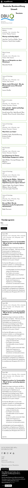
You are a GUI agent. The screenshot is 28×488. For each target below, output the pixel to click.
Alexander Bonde (7, 64)
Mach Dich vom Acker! (9, 132)
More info (12, 482)
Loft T (3, 54)
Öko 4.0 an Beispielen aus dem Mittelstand (12, 61)
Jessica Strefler (6, 90)
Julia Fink (4, 39)
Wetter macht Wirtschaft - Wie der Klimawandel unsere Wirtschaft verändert (13, 85)
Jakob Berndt (17, 112)
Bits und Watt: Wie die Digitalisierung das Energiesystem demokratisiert (12, 204)
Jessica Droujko (12, 187)
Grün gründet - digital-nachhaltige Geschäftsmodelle (13, 108)
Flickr (4, 453)
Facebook (2, 453)
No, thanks (8, 485)
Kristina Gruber (6, 136)
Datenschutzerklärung (7, 462)
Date (2, 223)
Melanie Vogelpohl (6, 163)
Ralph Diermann (6, 209)
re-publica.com (6, 449)
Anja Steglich (15, 185)
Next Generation (6, 147)
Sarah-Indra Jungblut (14, 41)
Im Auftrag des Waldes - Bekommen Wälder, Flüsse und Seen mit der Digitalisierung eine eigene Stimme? (13, 180)
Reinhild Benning (17, 134)
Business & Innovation (7, 28)
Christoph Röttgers (15, 160)
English (25, 2)
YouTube (13, 453)
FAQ (2, 458)
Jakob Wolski (6, 160)
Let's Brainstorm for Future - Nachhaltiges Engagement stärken (13, 156)
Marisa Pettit (15, 188)
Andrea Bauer (21, 114)
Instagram (7, 453)
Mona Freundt (12, 114)
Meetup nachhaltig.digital (10, 36)
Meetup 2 (4, 30)
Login (3, 456)
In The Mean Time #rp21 (9, 447)
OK (3, 485)
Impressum (4, 460)
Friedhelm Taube (7, 134)
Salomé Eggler (6, 185)
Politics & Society (6, 52)
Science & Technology (7, 76)
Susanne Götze (5, 138)
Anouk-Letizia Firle (7, 112)
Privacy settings (5, 469)
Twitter (10, 453)
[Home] (8, 1)
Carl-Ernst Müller (13, 39)
